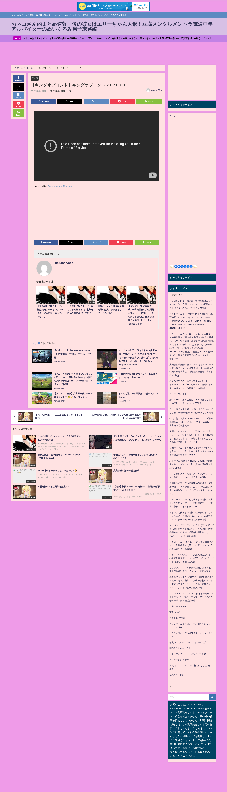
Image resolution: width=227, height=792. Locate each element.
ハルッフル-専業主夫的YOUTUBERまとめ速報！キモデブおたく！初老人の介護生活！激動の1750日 (191, 464)
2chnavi (173, 116)
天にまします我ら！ (179, 618)
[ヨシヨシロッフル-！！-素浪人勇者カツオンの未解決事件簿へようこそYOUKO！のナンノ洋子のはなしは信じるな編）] (191, 558)
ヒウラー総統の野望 (179, 660)
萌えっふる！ (175, 612)
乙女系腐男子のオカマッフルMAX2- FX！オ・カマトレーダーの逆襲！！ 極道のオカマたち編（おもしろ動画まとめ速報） (191, 384)
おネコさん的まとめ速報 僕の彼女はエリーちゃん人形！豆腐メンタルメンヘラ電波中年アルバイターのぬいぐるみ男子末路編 (191, 304)
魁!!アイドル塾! (176, 675)
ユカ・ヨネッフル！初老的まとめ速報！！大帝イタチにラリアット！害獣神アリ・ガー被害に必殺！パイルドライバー (191, 503)
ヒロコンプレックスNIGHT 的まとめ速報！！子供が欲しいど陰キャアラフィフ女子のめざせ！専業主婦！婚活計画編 (191, 597)
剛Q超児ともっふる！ (180, 648)
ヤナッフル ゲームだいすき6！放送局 (187, 654)
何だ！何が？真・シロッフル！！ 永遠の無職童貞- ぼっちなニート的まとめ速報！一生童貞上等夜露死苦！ (191, 422)
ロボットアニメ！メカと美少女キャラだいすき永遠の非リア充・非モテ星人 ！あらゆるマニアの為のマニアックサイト (191, 451)
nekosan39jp (156, 90)
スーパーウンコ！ (178, 394)
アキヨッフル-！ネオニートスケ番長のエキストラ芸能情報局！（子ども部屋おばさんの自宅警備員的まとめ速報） (191, 545)
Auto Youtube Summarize (62, 186)
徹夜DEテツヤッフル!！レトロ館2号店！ (189, 642)
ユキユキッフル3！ (178, 606)
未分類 (35, 78)
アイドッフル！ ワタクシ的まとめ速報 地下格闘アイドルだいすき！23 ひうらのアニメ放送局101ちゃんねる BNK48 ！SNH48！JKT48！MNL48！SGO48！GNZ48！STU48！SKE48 (191, 321)
